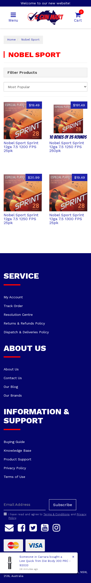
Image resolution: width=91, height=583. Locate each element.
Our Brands (13, 395)
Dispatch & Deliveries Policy (26, 332)
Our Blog (11, 387)
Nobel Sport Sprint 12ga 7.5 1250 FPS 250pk (66, 147)
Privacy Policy (15, 468)
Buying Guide (14, 442)
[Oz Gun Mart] (45, 17)
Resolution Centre (18, 314)
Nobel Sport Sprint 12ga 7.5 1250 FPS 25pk (21, 219)
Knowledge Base (17, 450)
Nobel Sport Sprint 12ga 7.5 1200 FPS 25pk (21, 147)
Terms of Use (14, 477)
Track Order (13, 306)
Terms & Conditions (56, 514)
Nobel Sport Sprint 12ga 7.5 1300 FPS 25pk (66, 219)
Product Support (17, 459)
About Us (11, 369)
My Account (13, 297)
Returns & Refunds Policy (24, 323)
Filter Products (22, 72)
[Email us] (9, 527)
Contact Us (13, 378)
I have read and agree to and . (47, 516)
